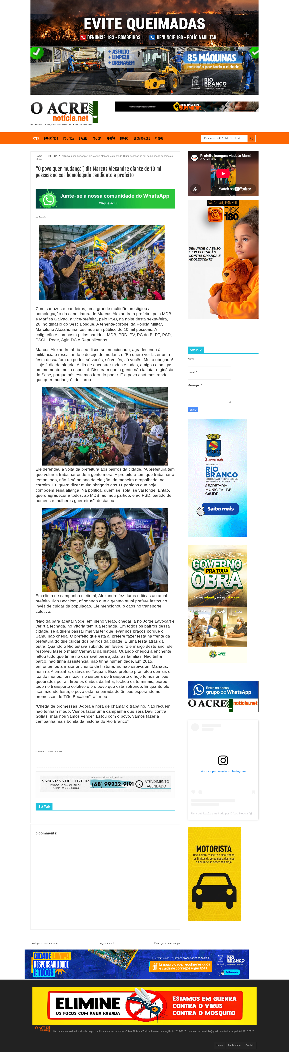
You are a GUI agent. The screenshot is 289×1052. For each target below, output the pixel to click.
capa (36, 138)
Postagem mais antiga (167, 943)
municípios (51, 138)
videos (159, 138)
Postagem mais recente (44, 943)
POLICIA (96, 138)
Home (219, 1045)
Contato (250, 1045)
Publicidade (234, 1045)
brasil (83, 138)
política (68, 138)
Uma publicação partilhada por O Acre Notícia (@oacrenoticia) (230, 813)
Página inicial (106, 943)
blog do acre (142, 138)
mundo (124, 138)
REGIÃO (111, 138)
